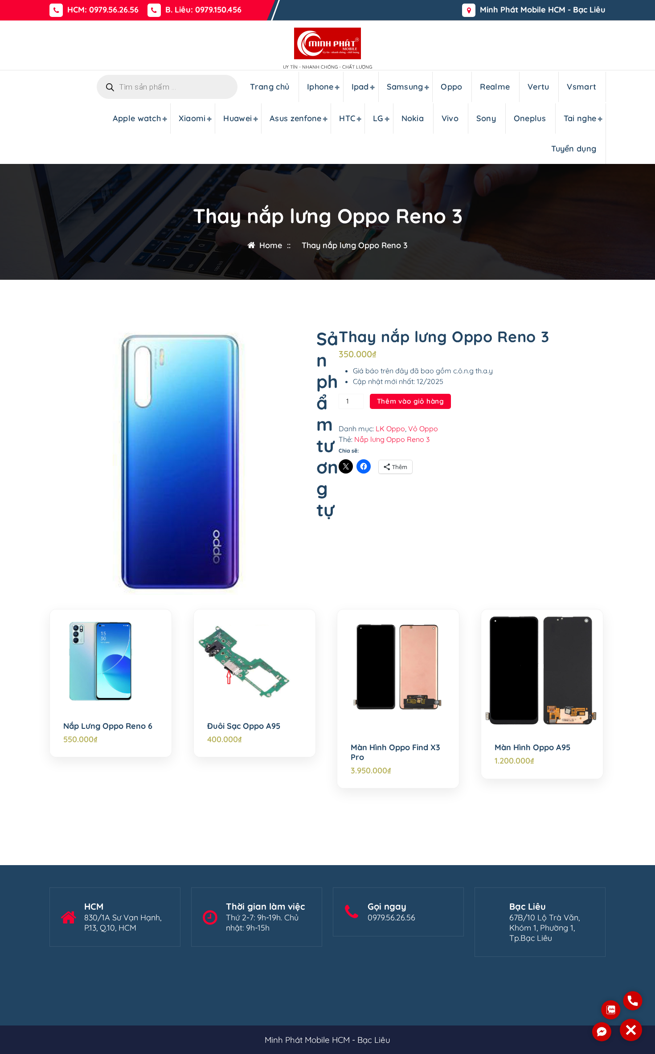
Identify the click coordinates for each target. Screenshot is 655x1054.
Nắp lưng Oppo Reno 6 (107, 726)
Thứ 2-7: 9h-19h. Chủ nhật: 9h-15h (262, 922)
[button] (631, 1030)
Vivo (450, 118)
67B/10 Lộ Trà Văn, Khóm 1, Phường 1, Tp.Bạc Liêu (544, 927)
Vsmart (581, 87)
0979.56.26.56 (391, 917)
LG (378, 118)
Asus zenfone (296, 118)
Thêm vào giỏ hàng (411, 401)
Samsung (405, 87)
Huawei (237, 118)
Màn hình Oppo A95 (532, 747)
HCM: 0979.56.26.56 (103, 10)
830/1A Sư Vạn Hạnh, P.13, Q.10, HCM (122, 922)
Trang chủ (269, 87)
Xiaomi (192, 118)
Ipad (360, 87)
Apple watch (137, 118)
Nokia (412, 118)
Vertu (538, 87)
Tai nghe (580, 118)
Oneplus (530, 118)
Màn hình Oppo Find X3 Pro (395, 752)
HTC (347, 118)
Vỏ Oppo (423, 428)
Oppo (451, 87)
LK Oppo (390, 428)
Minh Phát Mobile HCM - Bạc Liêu (543, 10)
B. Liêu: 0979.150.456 (203, 10)
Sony (486, 118)
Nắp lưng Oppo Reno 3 (392, 439)
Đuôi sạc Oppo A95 (243, 726)
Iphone (320, 87)
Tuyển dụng (573, 148)
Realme (495, 87)
